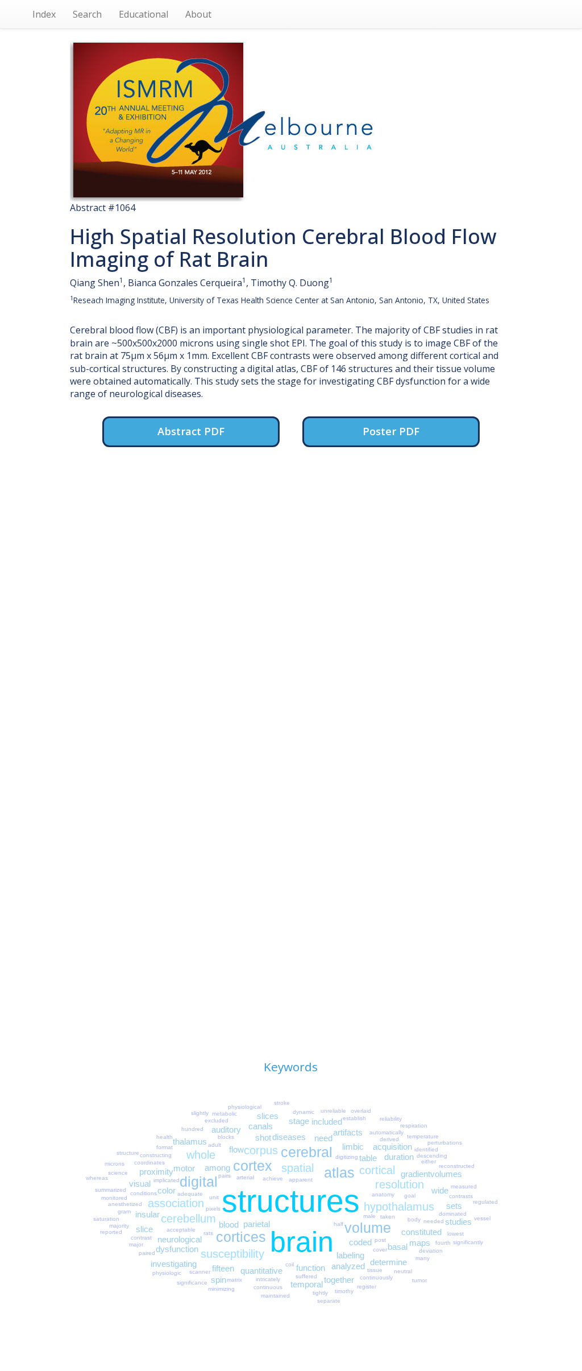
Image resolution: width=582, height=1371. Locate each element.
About (198, 14)
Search (87, 14)
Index (44, 14)
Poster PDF (391, 431)
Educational (143, 14)
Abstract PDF (191, 431)
